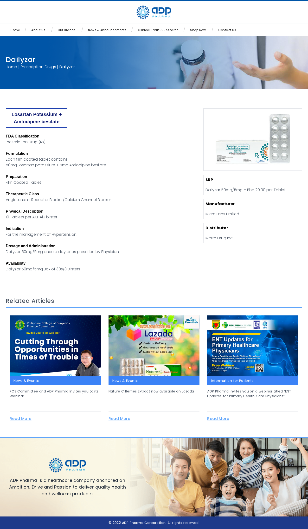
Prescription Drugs (38, 67)
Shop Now (198, 30)
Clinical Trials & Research (158, 30)
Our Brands (67, 30)
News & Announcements (107, 30)
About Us (38, 30)
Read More (21, 418)
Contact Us (227, 30)
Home (15, 30)
